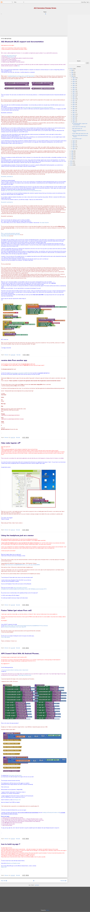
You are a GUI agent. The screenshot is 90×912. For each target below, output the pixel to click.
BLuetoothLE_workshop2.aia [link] (7, 176)
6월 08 (74, 118)
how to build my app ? (10, 844)
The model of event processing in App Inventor (10, 234)
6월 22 (74, 91)
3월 (72, 154)
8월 (72, 72)
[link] (6, 112)
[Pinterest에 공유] (28, 355)
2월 (72, 156)
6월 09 (74, 116)
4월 (72, 153)
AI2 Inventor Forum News (45, 8)
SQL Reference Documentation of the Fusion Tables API (14, 626)
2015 (71, 163)
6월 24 (74, 87)
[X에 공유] (26, 355)
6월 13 (74, 108)
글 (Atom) (37, 885)
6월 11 (74, 112)
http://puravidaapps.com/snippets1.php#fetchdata (20, 373)
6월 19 (74, 96)
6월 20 (74, 95)
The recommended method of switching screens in (15, 670)
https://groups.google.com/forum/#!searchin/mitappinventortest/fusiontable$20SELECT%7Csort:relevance (26, 625)
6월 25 (74, 85)
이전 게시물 (63, 880)
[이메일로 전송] (23, 355)
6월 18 (74, 98)
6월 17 (74, 100)
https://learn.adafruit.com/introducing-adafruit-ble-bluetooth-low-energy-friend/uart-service (23, 190)
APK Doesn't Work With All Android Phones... (20, 653)
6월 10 (74, 114)
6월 (72, 76)
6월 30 (74, 77)
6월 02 (74, 146)
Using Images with (24, 675)
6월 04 (74, 142)
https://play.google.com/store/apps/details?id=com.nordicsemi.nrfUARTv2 (38, 107)
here (19, 65)
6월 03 (74, 144)
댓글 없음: (18, 354)
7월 (72, 74)
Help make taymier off (10, 443)
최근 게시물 (4, 880)
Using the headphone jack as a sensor (17, 535)
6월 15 (74, 104)
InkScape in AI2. (17, 799)
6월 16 (74, 102)
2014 (71, 165)
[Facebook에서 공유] (27, 355)
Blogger (47, 910)
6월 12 (74, 110)
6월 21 (74, 93)
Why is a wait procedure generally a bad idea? (10, 233)
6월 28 (74, 81)
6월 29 (74, 79)
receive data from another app (14, 360)
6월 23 (74, 89)
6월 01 (74, 148)
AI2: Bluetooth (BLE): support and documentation (22, 42)
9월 (72, 70)
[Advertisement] (34, 24)
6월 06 (74, 121)
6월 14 (74, 106)
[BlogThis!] (24, 355)
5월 (72, 151)
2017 (71, 68)
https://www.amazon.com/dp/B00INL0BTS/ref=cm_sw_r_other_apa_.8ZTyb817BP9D (22, 564)
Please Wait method (5, 235)
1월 (72, 158)
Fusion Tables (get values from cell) (16, 610)
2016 (71, 161)
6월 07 (74, 120)
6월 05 (74, 141)
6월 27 (74, 83)
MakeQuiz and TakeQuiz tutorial (13, 863)
